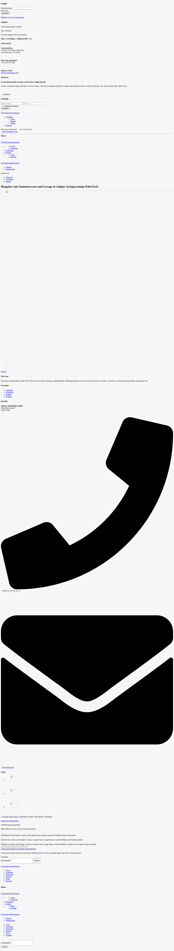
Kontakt (9, 397)
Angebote (9, 390)
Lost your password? (16, 17)
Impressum (5, 821)
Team (12, 119)
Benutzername (6, 8)
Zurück (3, 372)
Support (9, 125)
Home (8, 870)
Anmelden (5, 13)
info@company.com (10, 132)
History (13, 121)
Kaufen (8, 394)
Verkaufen (9, 392)
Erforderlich (38, 835)
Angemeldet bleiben (11, 106)
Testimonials (10, 169)
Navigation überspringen (10, 113)
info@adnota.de (8, 767)
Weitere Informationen (27, 849)
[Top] (1, 939)
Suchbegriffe (6, 860)
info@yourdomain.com (9, 73)
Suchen (4, 947)
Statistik (48, 844)
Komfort (42, 840)
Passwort (4, 11)
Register (4, 17)
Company (9, 117)
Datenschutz (14, 821)
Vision (12, 123)
